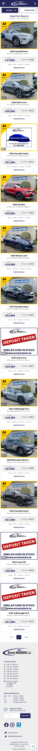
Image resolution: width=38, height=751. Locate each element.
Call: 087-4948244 (13, 676)
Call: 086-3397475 (12, 674)
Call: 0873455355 (12, 678)
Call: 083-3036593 (12, 667)
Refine (10, 10)
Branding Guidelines (15, 736)
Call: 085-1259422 (12, 669)
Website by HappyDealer (19, 749)
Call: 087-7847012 (12, 671)
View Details (19, 68)
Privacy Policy (24, 744)
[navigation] (3, 3)
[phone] (35, 3)
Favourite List (13, 733)
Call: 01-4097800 (12, 664)
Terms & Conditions (19, 746)
